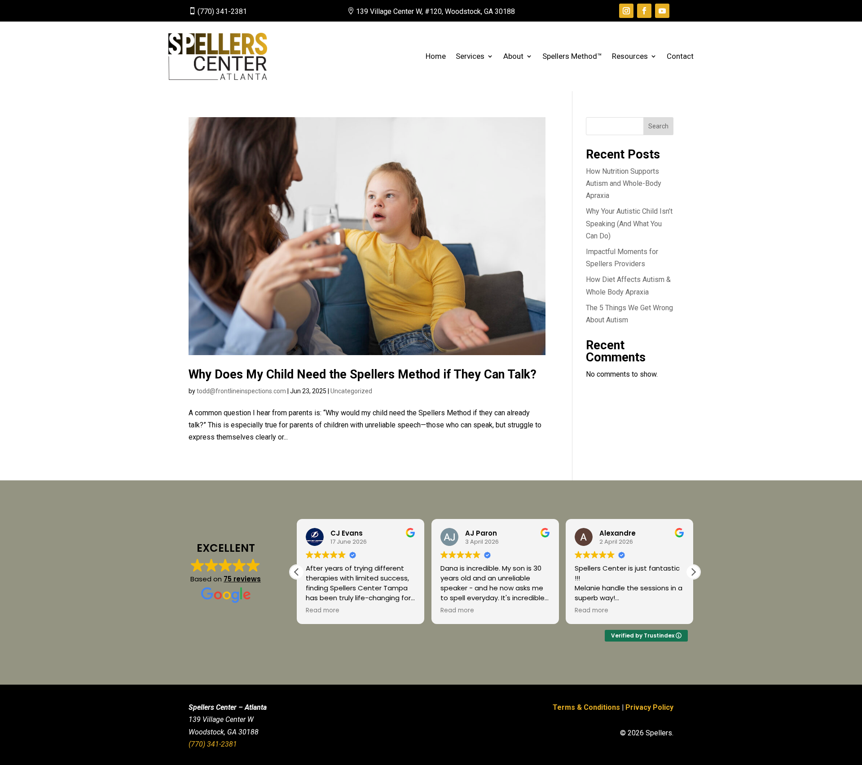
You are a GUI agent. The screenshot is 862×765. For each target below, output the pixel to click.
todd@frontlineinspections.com (241, 391)
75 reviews (242, 579)
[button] (693, 572)
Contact (680, 56)
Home (436, 56)
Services (470, 56)
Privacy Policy (649, 707)
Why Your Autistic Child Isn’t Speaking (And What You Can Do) (629, 223)
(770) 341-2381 (222, 11)
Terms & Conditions (586, 707)
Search (658, 126)
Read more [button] (322, 611)
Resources (630, 56)
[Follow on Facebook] (644, 11)
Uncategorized (351, 391)
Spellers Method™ (572, 56)
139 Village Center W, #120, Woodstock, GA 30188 (435, 11)
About (513, 56)
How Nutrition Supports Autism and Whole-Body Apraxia (623, 183)
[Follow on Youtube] (662, 11)
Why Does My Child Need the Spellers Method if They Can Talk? (363, 374)
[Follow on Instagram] (626, 11)
